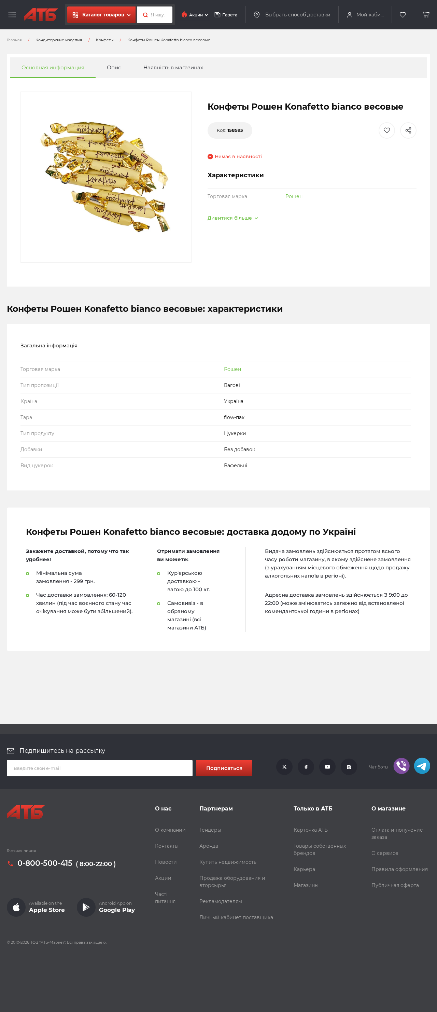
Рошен (293, 196)
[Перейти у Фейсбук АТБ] (306, 767)
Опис (114, 67)
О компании (170, 830)
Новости (166, 862)
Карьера (304, 869)
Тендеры (210, 830)
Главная (14, 40)
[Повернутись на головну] (41, 14)
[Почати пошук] (143, 14)
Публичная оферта (395, 885)
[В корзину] (426, 14)
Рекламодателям (220, 901)
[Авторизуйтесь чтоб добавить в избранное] (387, 130)
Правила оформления (399, 869)
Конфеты (105, 40)
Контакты (167, 846)
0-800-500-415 (44, 863)
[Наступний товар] (378, 483)
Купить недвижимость (227, 862)
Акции (163, 878)
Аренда (208, 846)
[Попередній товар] (59, 483)
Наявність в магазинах (173, 67)
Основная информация (53, 67)
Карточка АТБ (311, 830)
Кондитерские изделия (59, 40)
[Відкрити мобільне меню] (12, 15)
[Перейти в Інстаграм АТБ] (349, 767)
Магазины (306, 885)
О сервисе (384, 853)
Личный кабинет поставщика (236, 917)
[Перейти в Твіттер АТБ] (284, 767)
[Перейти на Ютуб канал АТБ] (327, 767)
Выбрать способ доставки (297, 14)
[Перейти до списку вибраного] (403, 14)
